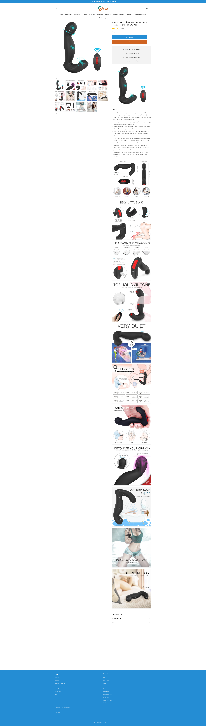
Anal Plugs (106, 691)
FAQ (56, 694)
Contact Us (57, 680)
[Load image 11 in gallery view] (60, 107)
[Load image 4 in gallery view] (92, 85)
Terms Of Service (59, 688)
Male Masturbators (108, 700)
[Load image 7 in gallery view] (70, 96)
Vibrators (105, 683)
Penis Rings (106, 697)
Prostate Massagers (108, 694)
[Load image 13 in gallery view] (81, 107)
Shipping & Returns (60, 683)
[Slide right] (56, 113)
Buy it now (129, 42)
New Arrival (106, 680)
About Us (57, 677)
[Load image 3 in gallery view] (81, 85)
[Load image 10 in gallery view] (103, 96)
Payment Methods (59, 686)
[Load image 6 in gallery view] (60, 96)
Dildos (105, 686)
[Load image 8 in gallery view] (81, 96)
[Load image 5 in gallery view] (103, 85)
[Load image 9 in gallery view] (92, 96)
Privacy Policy (58, 691)
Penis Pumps (106, 703)
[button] (56, 8)
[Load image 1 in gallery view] (60, 85)
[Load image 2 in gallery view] (70, 85)
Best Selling (106, 677)
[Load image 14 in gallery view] (92, 107)
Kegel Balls (106, 688)
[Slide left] (56, 78)
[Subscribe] (82, 712)
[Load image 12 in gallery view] (70, 107)
